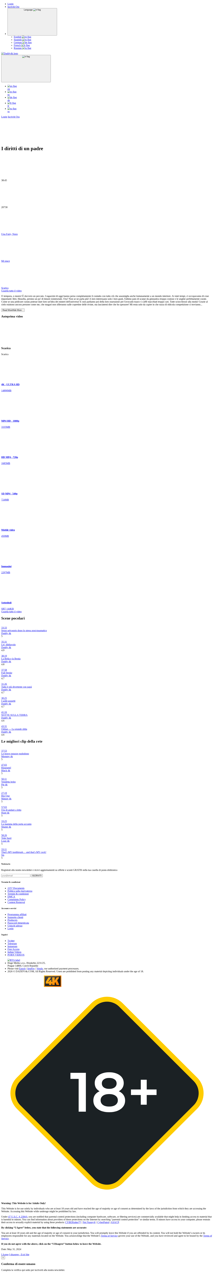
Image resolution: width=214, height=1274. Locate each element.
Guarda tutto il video (11, 290)
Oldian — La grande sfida (14, 729)
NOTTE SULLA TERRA (14, 715)
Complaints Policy (17, 899)
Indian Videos (14, 952)
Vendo (40, 968)
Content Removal (16, 902)
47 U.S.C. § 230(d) (17, 1216)
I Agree (5, 1254)
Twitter (11, 940)
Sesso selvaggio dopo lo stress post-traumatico (24, 630)
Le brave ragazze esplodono (15, 753)
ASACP (115, 1222)
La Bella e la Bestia (11, 658)
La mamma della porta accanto (16, 824)
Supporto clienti (15, 917)
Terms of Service (109, 1235)
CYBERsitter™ (73, 1222)
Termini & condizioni (18, 893)
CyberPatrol (103, 1222)
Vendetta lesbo (8, 781)
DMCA (11, 896)
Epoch (22, 968)
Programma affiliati (17, 914)
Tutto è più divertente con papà (16, 686)
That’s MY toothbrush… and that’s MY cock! (23, 852)
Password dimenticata (18, 923)
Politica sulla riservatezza (20, 891)
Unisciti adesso (15, 925)
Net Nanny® (89, 1222)
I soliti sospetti (8, 701)
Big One (5, 796)
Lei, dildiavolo (8, 644)
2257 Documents (16, 888)
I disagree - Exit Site (19, 1254)
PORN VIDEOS (16, 954)
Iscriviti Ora (13, 6)
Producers (12, 920)
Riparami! (6, 767)
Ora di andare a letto (11, 810)
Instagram (12, 946)
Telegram (12, 943)
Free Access (13, 949)
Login (10, 4)
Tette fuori (6, 838)
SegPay (31, 968)
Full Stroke (6, 672)
